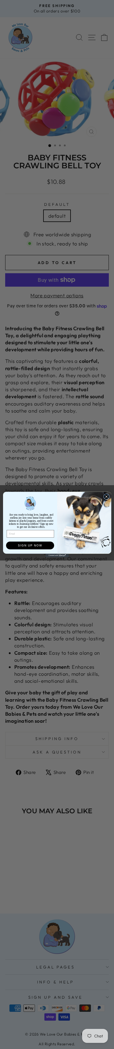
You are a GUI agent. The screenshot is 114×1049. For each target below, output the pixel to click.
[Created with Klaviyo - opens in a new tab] (57, 555)
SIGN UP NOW (30, 545)
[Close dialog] (106, 496)
